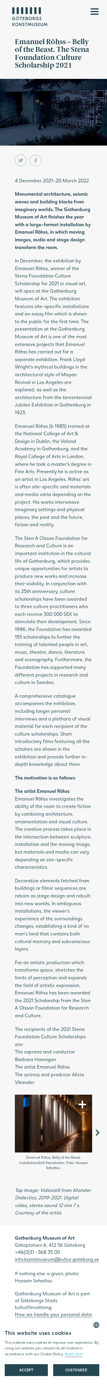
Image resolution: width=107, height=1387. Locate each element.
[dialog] (52, 1352)
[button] (76, 1370)
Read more (74, 1354)
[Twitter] (21, 160)
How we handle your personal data (53, 1314)
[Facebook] (36, 160)
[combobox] (96, 1325)
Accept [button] (26, 1370)
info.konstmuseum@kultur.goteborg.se (57, 1259)
